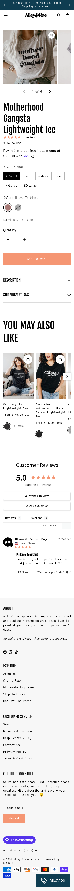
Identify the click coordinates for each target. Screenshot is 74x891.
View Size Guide (20, 220)
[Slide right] (69, 5)
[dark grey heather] (7, 426)
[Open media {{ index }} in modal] (30, 56)
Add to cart (37, 259)
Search (8, 724)
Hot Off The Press (17, 701)
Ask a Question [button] (39, 506)
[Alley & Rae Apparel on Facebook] (5, 652)
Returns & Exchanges (19, 731)
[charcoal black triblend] (39, 434)
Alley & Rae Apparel (27, 859)
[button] (61, 572)
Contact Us (11, 745)
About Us (9, 674)
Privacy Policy (14, 751)
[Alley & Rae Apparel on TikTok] (16, 652)
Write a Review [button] (39, 496)
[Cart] (68, 15)
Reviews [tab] (10, 518)
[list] (37, 57)
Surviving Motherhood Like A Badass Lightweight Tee (50, 410)
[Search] (58, 15)
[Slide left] (4, 5)
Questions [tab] (35, 518)
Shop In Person (14, 694)
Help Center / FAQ (17, 738)
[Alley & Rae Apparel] (36, 15)
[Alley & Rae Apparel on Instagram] (11, 652)
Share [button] (25, 572)
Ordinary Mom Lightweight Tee (15, 406)
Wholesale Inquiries (19, 687)
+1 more (19, 425)
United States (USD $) (18, 850)
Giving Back (12, 680)
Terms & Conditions (18, 758)
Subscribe (14, 818)
